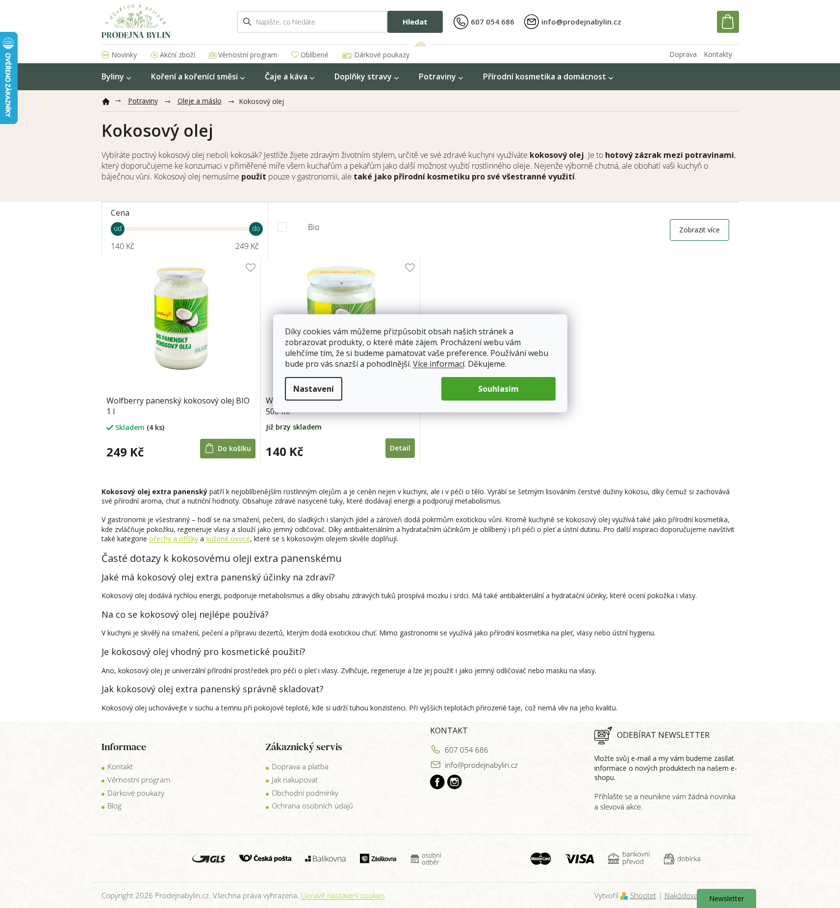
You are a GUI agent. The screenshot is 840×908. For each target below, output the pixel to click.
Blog (114, 805)
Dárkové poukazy (381, 54)
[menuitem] (116, 76)
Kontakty (718, 54)
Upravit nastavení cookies (343, 895)
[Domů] (110, 99)
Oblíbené (315, 54)
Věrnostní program (248, 54)
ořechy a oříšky (173, 538)
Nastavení (313, 388)
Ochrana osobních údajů (312, 805)
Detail (400, 448)
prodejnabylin (454, 782)
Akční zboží (177, 54)
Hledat (415, 21)
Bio (313, 227)
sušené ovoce (228, 538)
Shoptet (643, 895)
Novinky (124, 54)
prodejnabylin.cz (437, 782)
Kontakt (120, 766)
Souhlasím (498, 388)
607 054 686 (466, 750)
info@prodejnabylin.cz (481, 765)
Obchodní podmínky (305, 793)
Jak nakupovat (295, 779)
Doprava (683, 54)
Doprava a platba (300, 766)
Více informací (438, 363)
